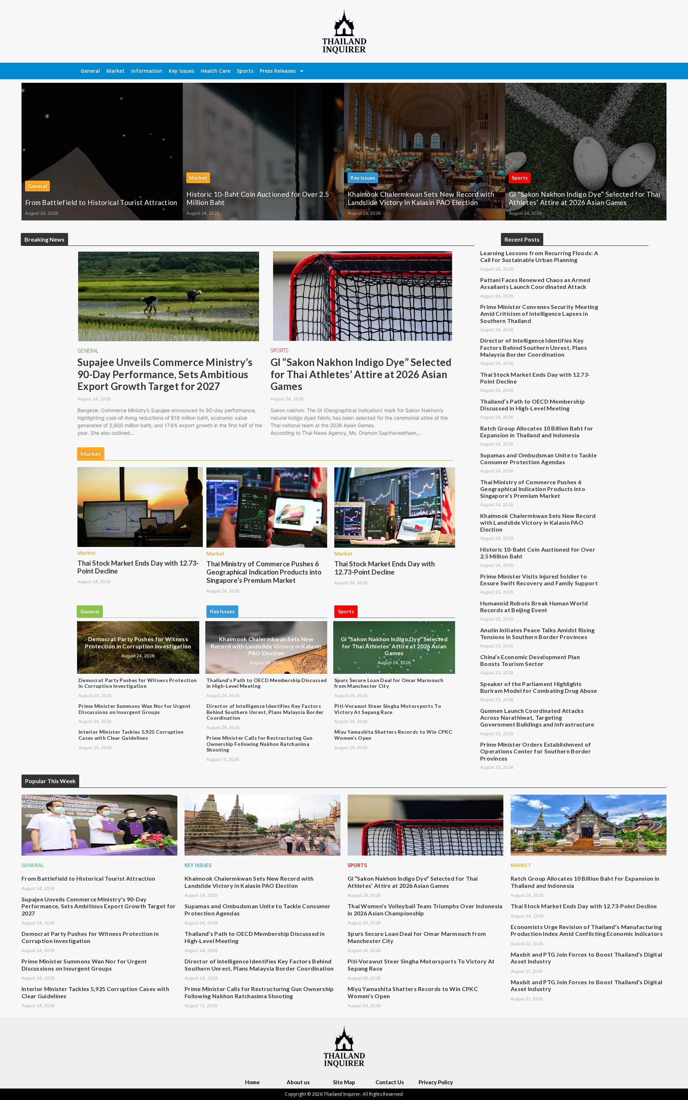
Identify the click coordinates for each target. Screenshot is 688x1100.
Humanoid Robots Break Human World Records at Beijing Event (534, 606)
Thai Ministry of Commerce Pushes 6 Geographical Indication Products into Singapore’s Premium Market (263, 571)
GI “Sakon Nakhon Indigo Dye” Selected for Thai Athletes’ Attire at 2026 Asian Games (584, 198)
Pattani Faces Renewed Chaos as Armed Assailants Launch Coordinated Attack (535, 283)
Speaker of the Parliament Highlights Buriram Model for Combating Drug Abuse (538, 687)
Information (146, 70)
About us (298, 1082)
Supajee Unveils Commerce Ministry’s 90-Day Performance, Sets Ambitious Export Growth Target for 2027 (165, 374)
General (90, 70)
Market (115, 70)
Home (252, 1082)
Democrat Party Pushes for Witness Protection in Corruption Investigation (138, 642)
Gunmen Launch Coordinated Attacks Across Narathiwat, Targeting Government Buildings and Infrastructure (537, 717)
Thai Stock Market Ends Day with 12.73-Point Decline (138, 567)
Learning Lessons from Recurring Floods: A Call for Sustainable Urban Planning (539, 256)
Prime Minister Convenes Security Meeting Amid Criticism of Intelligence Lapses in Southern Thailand (539, 313)
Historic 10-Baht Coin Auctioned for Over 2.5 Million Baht (257, 198)
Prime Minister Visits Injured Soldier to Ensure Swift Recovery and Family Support (539, 579)
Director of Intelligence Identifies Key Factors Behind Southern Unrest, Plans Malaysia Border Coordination (265, 712)
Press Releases (278, 70)
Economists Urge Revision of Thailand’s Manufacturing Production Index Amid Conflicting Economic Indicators (587, 930)
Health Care (215, 70)
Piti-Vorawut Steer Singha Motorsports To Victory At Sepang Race (387, 709)
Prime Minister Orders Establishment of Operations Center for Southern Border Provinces (535, 751)
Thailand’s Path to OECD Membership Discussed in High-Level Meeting (266, 683)
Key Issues (181, 70)
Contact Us (390, 1082)
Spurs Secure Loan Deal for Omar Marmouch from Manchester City (388, 683)
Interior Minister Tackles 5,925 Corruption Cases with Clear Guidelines (131, 735)
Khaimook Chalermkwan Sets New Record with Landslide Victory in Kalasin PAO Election (421, 198)
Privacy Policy (436, 1082)
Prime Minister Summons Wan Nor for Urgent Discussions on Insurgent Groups (134, 709)
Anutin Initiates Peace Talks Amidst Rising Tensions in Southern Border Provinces (537, 633)
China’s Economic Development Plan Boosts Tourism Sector (530, 660)
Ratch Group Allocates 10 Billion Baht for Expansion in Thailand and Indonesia (536, 431)
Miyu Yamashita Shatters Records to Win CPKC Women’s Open (393, 735)
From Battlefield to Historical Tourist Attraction (101, 202)
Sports (245, 70)
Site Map (344, 1082)
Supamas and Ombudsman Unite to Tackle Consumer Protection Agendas (538, 458)
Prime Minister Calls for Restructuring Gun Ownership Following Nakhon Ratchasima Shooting (259, 744)
